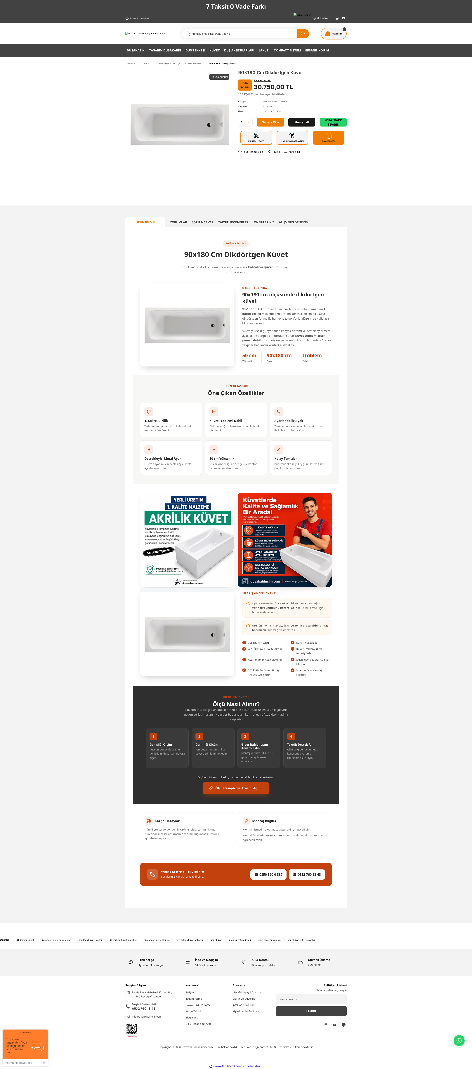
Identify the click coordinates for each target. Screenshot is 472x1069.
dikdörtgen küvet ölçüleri (157, 940)
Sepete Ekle (270, 122)
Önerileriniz (264, 222)
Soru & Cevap (203, 222)
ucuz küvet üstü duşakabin (301, 940)
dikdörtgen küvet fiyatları (90, 940)
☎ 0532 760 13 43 (307, 874)
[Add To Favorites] (250, 152)
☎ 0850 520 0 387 (268, 874)
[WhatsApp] (459, 1040)
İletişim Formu (193, 998)
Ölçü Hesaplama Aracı (198, 1023)
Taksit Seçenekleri (233, 222)
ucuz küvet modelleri (240, 940)
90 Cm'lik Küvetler (271, 102)
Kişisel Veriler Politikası (245, 1011)
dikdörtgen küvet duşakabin (55, 940)
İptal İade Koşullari (243, 1004)
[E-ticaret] (235, 1066)
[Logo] (145, 33)
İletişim (189, 992)
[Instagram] (337, 18)
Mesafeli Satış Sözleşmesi (247, 992)
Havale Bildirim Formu (198, 1004)
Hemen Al (302, 122)
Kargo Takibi (193, 1011)
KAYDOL (311, 1011)
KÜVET (284, 102)
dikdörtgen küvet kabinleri (190, 940)
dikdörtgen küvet (25, 940)
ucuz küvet (216, 940)
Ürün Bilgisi (145, 222)
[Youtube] (344, 18)
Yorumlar (178, 222)
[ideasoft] (216, 1066)
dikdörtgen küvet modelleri (123, 940)
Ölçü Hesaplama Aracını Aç (239, 788)
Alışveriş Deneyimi (294, 222)
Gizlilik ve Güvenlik (243, 998)
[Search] (303, 33)
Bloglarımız (192, 1017)
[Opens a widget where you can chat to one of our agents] (25, 1048)
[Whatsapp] (344, 1025)
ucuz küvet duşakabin (269, 940)
